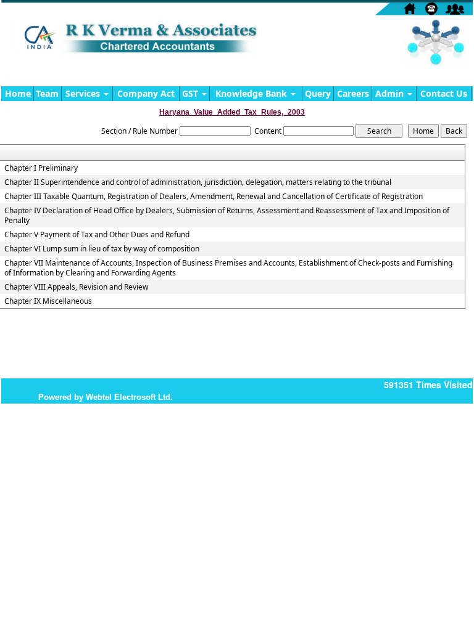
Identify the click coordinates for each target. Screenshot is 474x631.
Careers (353, 93)
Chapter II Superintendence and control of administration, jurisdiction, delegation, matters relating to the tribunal (197, 182)
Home (18, 93)
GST (191, 93)
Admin (390, 93)
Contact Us (443, 93)
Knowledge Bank (252, 93)
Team (47, 93)
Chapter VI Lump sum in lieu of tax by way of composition (101, 249)
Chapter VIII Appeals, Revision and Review (76, 287)
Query (318, 93)
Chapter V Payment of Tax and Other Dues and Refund (96, 235)
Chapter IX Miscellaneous (48, 301)
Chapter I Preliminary (41, 168)
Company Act (146, 93)
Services (83, 93)
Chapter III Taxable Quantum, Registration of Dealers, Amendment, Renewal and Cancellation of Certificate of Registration (213, 197)
